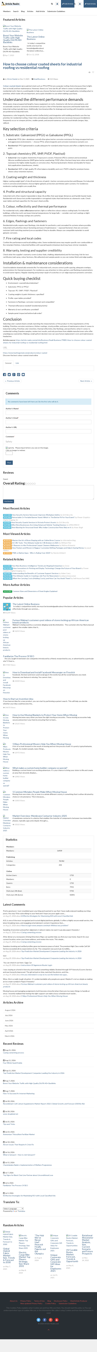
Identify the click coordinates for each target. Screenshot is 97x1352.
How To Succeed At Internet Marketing (18, 1093)
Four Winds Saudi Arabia (12, 1063)
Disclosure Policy (60, 1301)
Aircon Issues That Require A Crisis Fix (18, 1144)
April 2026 (9, 1031)
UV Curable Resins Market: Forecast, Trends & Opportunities (73, 1255)
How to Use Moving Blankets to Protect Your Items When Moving (45, 715)
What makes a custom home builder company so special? (40, 768)
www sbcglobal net (10, 1114)
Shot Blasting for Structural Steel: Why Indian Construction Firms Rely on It (41, 527)
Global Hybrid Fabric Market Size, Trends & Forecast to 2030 (9, 1255)
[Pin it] (18, 375)
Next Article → (86, 381)
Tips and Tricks (9, 1124)
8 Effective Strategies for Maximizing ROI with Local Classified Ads (47, 916)
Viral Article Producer (78, 1301)
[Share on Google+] (13, 375)
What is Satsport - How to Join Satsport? (19, 1155)
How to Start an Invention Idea (18, 698)
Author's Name (12, 408)
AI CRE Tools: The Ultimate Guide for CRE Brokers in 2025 (35, 543)
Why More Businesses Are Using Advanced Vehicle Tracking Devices (39, 525)
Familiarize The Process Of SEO (18, 656)
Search (16, 11)
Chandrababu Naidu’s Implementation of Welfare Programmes (27, 1165)
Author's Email (12, 418)
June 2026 (9, 1020)
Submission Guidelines (56, 11)
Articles (30, 11)
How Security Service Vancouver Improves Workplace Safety (36, 515)
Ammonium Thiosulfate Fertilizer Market (19, 1134)
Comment (10, 436)
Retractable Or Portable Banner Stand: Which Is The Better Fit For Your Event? (43, 517)
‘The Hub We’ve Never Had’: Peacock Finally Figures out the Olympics (40, 1244)
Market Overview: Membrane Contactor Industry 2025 (40, 815)
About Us (13, 1301)
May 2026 (9, 1026)
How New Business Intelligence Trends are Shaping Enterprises (37, 566)
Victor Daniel (12, 79)
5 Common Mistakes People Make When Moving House (40, 791)
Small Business (39, 79)
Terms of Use (39, 1301)
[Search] (74, 4)
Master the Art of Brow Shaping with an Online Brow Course (36, 540)
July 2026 (8, 1015)
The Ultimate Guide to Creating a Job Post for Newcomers (36, 576)
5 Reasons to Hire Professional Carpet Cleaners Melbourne (35, 545)
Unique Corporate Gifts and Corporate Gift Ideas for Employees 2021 (55, 1263)
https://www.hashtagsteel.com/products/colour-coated (25, 353)
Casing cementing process (31, 932)
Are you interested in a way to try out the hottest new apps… (44, 975)
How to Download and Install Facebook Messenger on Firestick (44, 672)
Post (9, 463)
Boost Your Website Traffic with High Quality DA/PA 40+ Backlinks (13, 39)
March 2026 (9, 1036)
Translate (21, 1211)
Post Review (8, 501)
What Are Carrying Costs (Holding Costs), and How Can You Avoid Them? (42, 578)
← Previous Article (12, 381)
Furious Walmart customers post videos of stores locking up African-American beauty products (51, 621)
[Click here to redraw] (10, 448)
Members (7, 11)
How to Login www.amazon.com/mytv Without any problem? (44, 925)
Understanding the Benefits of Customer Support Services (35, 573)
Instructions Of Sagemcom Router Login (36, 965)
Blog (23, 11)
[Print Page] (89, 72)
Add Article (91, 4)
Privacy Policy (25, 1301)
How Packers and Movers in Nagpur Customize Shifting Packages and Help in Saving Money (48, 548)
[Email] (23, 375)
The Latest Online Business (36, 37)
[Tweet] (9, 375)
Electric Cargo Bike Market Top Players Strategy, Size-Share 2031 (24, 1259)
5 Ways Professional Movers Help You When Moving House (42, 744)
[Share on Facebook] (4, 375)
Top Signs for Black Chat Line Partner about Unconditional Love (28, 1175)
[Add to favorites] (93, 72)
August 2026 (10, 1010)
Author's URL (11, 427)
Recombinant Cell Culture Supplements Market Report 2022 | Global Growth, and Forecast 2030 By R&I (44, 1104)
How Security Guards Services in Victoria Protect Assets (33, 522)
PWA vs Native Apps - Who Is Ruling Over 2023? (31, 553)
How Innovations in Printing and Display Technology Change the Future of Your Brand (47, 568)
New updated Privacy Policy (31, 1303)
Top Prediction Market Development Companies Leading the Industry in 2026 (51, 951)
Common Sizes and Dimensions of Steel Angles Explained (35, 591)
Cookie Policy (50, 1303)
